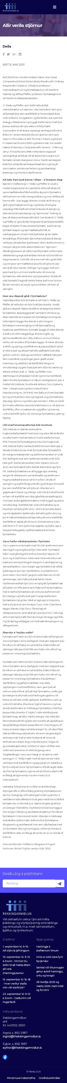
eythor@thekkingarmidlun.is (22, 1047)
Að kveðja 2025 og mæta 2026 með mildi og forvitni (49, 986)
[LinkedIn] (20, 54)
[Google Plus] (14, 54)
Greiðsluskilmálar (49, 1078)
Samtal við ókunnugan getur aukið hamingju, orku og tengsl (50, 971)
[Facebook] (4, 54)
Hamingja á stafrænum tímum (47, 948)
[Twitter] (8, 54)
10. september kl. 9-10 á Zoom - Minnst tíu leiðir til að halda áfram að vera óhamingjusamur (16, 965)
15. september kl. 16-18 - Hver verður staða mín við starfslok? (16, 983)
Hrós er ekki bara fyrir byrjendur (49, 959)
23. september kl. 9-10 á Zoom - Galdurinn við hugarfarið (17, 998)
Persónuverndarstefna (21, 1078)
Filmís (32, 1071)
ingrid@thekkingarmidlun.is (22, 1036)
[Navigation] (54, 7)
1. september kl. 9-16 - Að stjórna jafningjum (16, 948)
